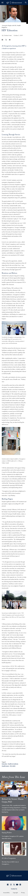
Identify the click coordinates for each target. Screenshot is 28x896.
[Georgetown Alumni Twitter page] (14, 884)
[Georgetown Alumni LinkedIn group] (20, 884)
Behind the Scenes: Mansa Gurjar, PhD (12, 801)
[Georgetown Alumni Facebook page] (8, 884)
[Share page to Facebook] (2, 39)
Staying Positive (7, 832)
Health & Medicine (13, 764)
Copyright (15, 892)
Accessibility (6, 892)
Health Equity (5, 766)
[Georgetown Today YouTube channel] (17, 884)
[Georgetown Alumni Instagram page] (11, 884)
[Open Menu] (2, 2)
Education (4, 764)
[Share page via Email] (9, 39)
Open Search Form (25, 2)
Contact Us (14, 889)
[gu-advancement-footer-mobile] (14, 2)
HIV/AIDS (12, 766)
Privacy (23, 892)
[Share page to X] (6, 39)
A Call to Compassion (9, 858)
